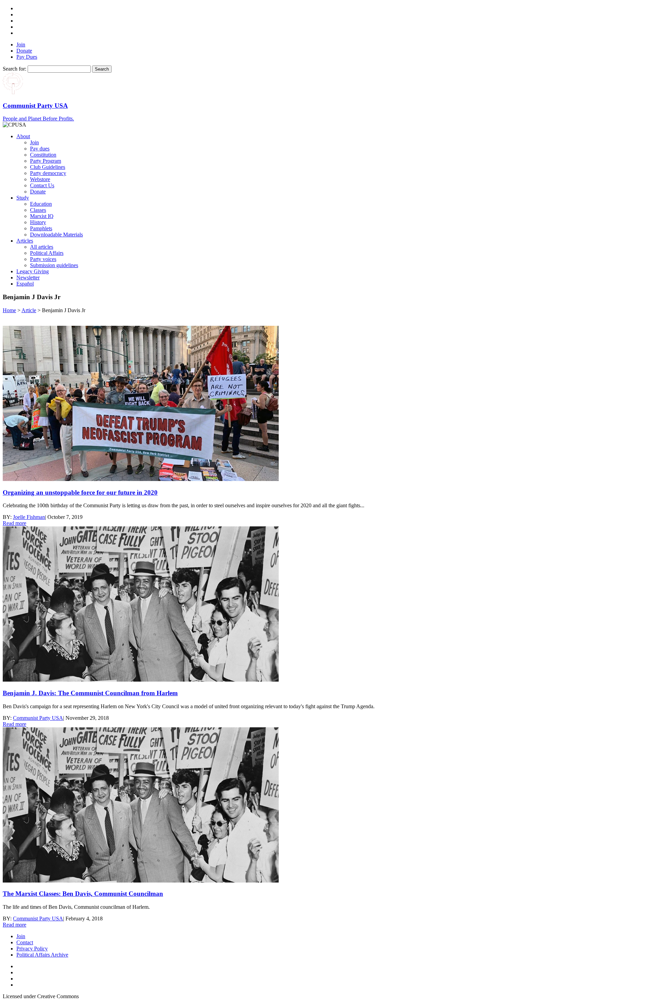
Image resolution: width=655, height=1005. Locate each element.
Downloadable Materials (56, 234)
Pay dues (39, 148)
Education (41, 204)
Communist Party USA (38, 718)
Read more (14, 523)
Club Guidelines (47, 167)
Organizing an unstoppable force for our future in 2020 (80, 492)
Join (20, 44)
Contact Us (42, 185)
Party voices (43, 259)
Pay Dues (26, 57)
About (23, 136)
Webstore (40, 179)
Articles (24, 241)
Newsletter (28, 277)
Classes (38, 210)
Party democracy (48, 173)
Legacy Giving (32, 271)
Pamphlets (41, 228)
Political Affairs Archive (42, 955)
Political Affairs (46, 253)
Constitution (43, 155)
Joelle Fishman (29, 517)
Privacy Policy (32, 948)
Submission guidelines (54, 265)
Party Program (45, 161)
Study (22, 198)
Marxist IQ (42, 216)
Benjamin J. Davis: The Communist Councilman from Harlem (90, 693)
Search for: (14, 69)
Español (25, 284)
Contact (24, 942)
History (38, 222)
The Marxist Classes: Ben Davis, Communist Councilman (83, 893)
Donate (24, 51)
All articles (41, 247)
